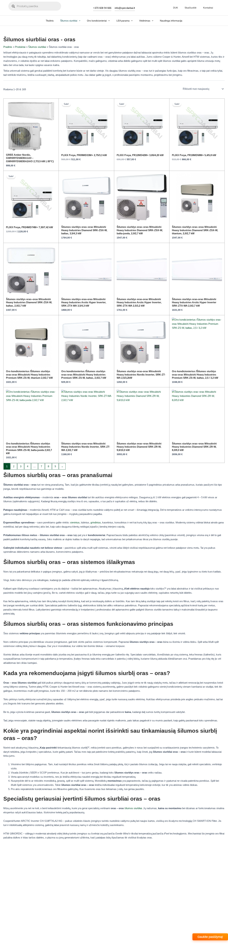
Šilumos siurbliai (68, 20)
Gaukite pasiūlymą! (210, 937)
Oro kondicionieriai (97, 20)
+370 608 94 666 (102, 7)
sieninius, (75, 522)
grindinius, (95, 522)
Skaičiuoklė (190, 7)
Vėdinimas (144, 20)
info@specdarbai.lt (125, 7)
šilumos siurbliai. (134, 808)
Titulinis (50, 20)
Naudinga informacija (171, 20)
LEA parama (123, 20)
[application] (78, 21)
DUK (175, 7)
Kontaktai (208, 7)
